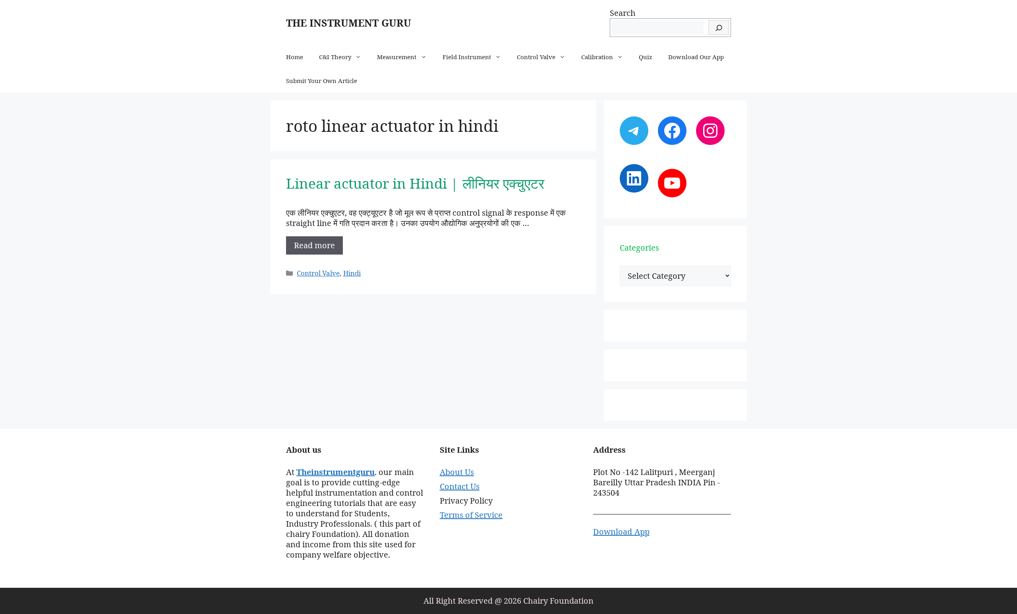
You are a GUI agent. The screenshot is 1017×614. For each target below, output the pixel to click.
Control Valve (536, 57)
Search (623, 13)
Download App (621, 531)
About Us (457, 472)
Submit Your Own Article (321, 81)
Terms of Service (471, 515)
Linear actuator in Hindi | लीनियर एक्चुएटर (415, 183)
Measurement (396, 57)
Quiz (645, 57)
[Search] (718, 27)
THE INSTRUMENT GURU (348, 22)
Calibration (597, 57)
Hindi (352, 273)
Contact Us (459, 486)
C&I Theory (335, 57)
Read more (314, 245)
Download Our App (695, 57)
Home (294, 57)
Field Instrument (467, 57)
